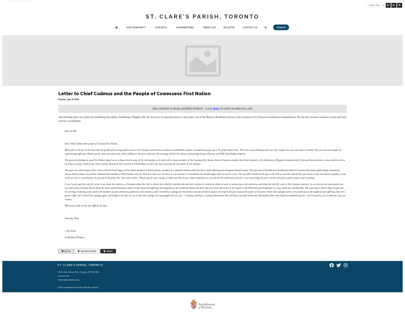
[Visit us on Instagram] (346, 265)
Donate (281, 27)
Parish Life (209, 27)
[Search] (266, 27)
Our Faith (161, 27)
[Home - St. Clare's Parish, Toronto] (116, 27)
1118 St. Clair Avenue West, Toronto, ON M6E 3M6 (78, 272)
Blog (67, 251)
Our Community (136, 27)
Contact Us (250, 27)
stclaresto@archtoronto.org (68, 280)
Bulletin (229, 27)
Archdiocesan (88, 251)
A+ (388, 5)
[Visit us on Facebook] (331, 265)
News (109, 251)
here (216, 108)
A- (394, 5)
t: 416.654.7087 (63, 276)
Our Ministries (185, 27)
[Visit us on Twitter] (338, 265)
